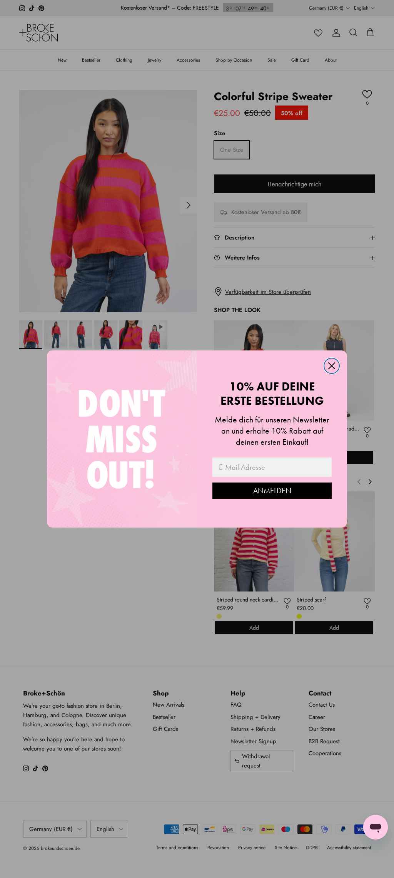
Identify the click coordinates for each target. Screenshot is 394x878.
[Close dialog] (331, 366)
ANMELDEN (272, 491)
